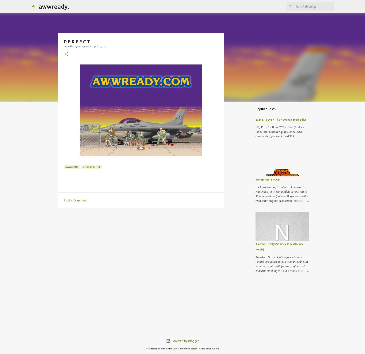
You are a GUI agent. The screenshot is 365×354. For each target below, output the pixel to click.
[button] (66, 54)
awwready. (54, 6)
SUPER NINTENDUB (268, 179)
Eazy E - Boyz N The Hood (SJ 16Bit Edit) (281, 119)
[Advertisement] (140, 240)
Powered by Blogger (185, 341)
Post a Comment (75, 200)
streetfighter (92, 167)
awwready (71, 167)
